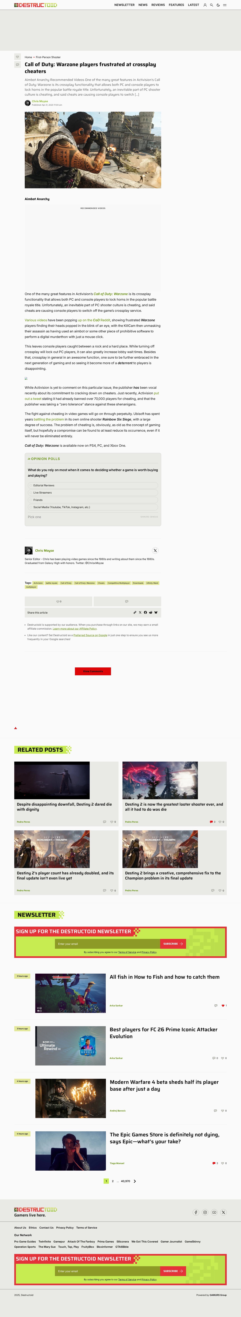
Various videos (36, 320)
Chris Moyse (40, 101)
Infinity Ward (152, 583)
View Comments (93, 671)
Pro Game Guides (25, 1241)
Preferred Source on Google (90, 635)
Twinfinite (45, 1241)
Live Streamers (42, 492)
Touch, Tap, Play (68, 1246)
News (143, 5)
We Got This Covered (144, 1241)
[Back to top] (15, 728)
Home (28, 57)
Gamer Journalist (171, 1241)
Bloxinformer (105, 1246)
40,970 (125, 1181)
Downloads (138, 583)
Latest (193, 5)
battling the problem (49, 419)
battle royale (51, 583)
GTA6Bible (122, 1246)
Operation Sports (25, 1246)
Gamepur (59, 1241)
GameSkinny (193, 1241)
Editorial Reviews (43, 485)
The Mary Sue (47, 1246)
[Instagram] (155, 550)
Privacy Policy (148, 952)
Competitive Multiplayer (119, 583)
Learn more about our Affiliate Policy (75, 628)
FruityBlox (87, 1246)
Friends (37, 500)
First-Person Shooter (48, 57)
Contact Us (46, 1227)
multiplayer (31, 587)
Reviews (158, 5)
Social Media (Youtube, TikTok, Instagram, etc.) (61, 507)
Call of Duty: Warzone (85, 583)
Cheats (101, 583)
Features (176, 5)
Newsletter (124, 5)
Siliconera (123, 1241)
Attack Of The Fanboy (81, 1241)
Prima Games (106, 1241)
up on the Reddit (94, 320)
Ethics (33, 1227)
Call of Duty (66, 583)
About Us (20, 1227)
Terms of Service (127, 952)
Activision (38, 583)
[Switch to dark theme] (218, 5)
